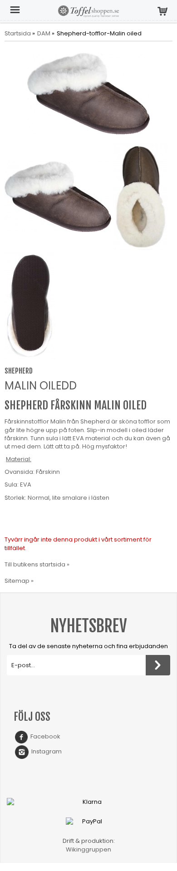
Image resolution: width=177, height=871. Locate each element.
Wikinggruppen (88, 849)
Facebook (44, 736)
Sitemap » (19, 580)
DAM (43, 34)
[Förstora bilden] (88, 93)
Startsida (18, 34)
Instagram (45, 751)
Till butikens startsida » (37, 564)
